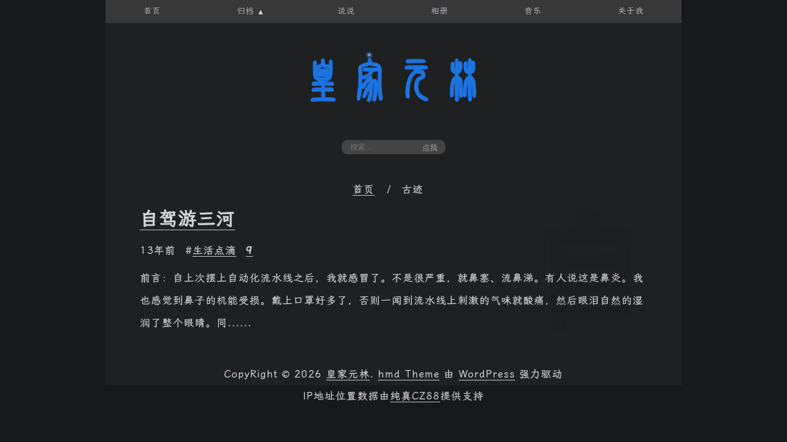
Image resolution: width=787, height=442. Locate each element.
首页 (363, 189)
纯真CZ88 (415, 396)
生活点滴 (214, 250)
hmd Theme (409, 374)
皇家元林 (393, 80)
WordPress (487, 374)
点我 (429, 147)
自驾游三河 (187, 219)
